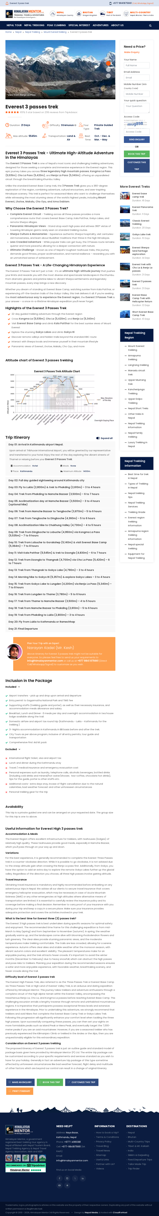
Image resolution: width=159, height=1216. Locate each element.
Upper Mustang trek (137, 382)
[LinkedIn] (83, 1178)
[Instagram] (67, 1178)
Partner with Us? (105, 1164)
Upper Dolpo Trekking (135, 401)
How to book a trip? (107, 1132)
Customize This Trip (136, 166)
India (130, 1150)
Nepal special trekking (136, 546)
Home (8, 32)
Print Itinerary (21, 1091)
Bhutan (132, 1137)
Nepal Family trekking (135, 435)
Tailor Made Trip (137, 1164)
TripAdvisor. (71, 112)
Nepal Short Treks (138, 408)
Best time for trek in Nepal (138, 476)
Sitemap (101, 1155)
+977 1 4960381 (72, 1141)
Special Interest (79, 25)
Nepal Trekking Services (136, 504)
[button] (108, 63)
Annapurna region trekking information (138, 535)
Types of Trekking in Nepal (138, 485)
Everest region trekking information (136, 521)
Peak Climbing (56, 25)
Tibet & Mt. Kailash (138, 1146)
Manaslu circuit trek (136, 372)
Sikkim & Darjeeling (138, 1155)
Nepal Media (91, 1212)
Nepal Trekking (34, 25)
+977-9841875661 (71, 1146)
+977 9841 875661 (87, 660)
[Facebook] (59, 1178)
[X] (75, 1178)
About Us (117, 25)
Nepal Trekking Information (136, 425)
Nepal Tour (14, 25)
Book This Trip (51, 1082)
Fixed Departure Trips (140, 1159)
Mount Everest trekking (55, 32)
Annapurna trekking (134, 357)
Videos (100, 1168)
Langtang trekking (138, 365)
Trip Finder (134, 1168)
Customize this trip (83, 1082)
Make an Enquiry (22, 1082)
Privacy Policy (103, 1141)
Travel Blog (102, 1146)
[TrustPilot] (67, 1185)
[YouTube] (59, 1185)
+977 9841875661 (122, 3)
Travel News (103, 1150)
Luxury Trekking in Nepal (137, 444)
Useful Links (102, 1159)
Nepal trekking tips (136, 495)
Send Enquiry (137, 139)
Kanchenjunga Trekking (136, 391)
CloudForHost (120, 1212)
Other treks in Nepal (136, 416)
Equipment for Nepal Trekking (136, 556)
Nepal (18, 32)
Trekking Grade (136, 512)
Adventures (101, 25)
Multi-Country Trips (139, 1141)
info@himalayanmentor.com (45, 660)
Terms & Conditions (107, 1137)
